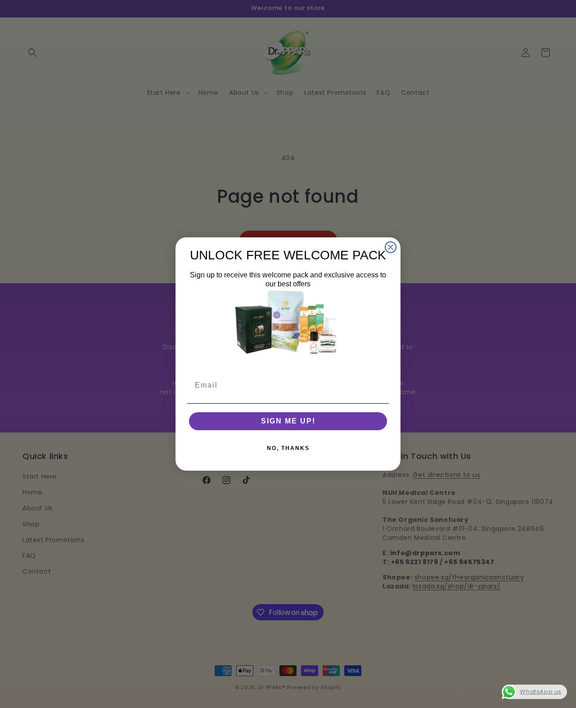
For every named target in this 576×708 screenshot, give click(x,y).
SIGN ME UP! (288, 421)
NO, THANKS (288, 448)
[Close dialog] (390, 247)
